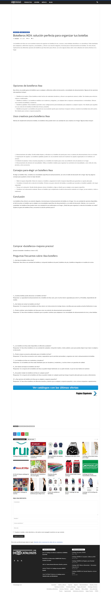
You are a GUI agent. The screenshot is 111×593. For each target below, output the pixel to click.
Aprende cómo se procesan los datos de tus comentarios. (48, 542)
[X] (19, 434)
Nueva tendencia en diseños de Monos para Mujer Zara (37, 492)
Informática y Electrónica (52, 589)
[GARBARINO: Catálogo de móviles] (21, 484)
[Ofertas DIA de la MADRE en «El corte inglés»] (38, 466)
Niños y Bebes (85, 589)
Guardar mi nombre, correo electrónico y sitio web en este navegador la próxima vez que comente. (39, 532)
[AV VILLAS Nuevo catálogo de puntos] (21, 466)
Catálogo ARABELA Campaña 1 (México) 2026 (83, 556)
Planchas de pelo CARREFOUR (52, 474)
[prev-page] (95, 439)
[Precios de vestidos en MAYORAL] (55, 484)
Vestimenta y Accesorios (78, 591)
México (44, 2)
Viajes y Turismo (89, 591)
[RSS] (18, 561)
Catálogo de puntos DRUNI (20, 456)
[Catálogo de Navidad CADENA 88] (38, 448)
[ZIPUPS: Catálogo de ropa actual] (73, 484)
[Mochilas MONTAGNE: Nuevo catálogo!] (73, 466)
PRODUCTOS (16, 32)
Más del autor (31, 439)
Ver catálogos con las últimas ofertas (55, 387)
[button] (97, 2)
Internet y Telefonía (64, 589)
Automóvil (53, 584)
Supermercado (67, 591)
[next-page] (97, 439)
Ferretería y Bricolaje (70, 587)
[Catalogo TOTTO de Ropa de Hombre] (90, 484)
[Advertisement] (55, 17)
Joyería (71, 589)
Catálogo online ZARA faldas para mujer (90, 456)
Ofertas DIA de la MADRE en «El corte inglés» (37, 474)
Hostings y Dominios (92, 587)
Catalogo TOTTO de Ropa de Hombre (89, 492)
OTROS (96, 591)
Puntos (60, 591)
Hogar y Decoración (24, 32)
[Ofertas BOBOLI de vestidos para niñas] (55, 448)
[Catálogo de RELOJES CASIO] (73, 448)
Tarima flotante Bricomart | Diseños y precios (56, 564)
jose (43, 552)
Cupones (70, 584)
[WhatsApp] (27, 434)
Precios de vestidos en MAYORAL (53, 492)
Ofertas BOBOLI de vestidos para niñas (55, 456)
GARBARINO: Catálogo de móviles (20, 492)
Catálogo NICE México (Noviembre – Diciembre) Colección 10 (84, 566)
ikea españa (31, 426)
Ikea (27, 426)
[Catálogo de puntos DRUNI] (21, 448)
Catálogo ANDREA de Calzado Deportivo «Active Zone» (84, 572)
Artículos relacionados (19, 439)
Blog (50, 2)
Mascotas (77, 589)
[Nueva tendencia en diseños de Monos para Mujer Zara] (38, 484)
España (36, 2)
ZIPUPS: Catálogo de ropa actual (72, 492)
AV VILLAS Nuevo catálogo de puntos (21, 474)
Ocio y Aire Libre (93, 589)
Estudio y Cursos (93, 584)
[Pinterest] (23, 434)
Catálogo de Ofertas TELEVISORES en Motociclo (89, 474)
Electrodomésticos (84, 584)
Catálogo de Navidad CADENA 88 (36, 456)
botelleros (22, 426)
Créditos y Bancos (62, 584)
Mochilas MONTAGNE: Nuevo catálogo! (73, 474)
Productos (28, 2)
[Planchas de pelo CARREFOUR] (55, 466)
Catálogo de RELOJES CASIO (72, 456)
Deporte (76, 584)
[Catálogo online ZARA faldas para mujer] (90, 448)
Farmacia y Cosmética (59, 587)
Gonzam (17, 38)
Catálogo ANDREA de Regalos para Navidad (83, 561)
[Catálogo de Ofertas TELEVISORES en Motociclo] (90, 466)
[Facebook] (15, 434)
